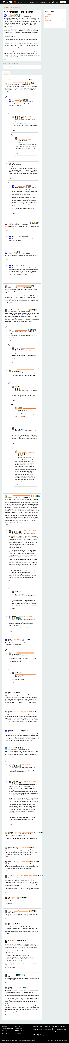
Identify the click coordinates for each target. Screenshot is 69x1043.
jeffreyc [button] (9, 692)
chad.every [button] (10, 223)
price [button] (8, 66)
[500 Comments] (26, 140)
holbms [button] (9, 974)
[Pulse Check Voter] (33, 310)
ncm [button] (27, 66)
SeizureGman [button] (18, 591)
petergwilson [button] (10, 309)
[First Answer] (24, 975)
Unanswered (55, 20)
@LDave (7, 226)
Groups (47, 22)
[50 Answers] (34, 223)
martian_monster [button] (21, 137)
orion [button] (12, 66)
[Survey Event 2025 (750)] (24, 140)
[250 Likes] (34, 330)
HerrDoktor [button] (10, 83)
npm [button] (24, 66)
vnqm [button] (15, 66)
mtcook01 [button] (10, 987)
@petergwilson (27, 459)
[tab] (6, 73)
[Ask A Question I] (25, 987)
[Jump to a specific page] (39, 79)
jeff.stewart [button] (17, 386)
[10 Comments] (16, 15)
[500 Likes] (20, 164)
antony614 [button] (10, 639)
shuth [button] (13, 163)
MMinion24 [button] (10, 832)
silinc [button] (9, 923)
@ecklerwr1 (27, 396)
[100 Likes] (17, 389)
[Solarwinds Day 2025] (22, 140)
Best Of (47, 25)
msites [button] (9, 747)
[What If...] (19, 15)
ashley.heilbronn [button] (11, 286)
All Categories (48, 14)
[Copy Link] (30, 16)
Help (46, 24)
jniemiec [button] (10, 711)
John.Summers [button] (26, 16)
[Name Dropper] (25, 83)
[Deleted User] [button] (11, 252)
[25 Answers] (33, 83)
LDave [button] (8, 14)
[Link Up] (29, 639)
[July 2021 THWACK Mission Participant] (22, 747)
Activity (47, 18)
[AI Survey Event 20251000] (37, 310)
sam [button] (5, 66)
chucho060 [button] (10, 730)
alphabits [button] (10, 940)
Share (5, 59)
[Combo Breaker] (27, 83)
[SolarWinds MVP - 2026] (29, 83)
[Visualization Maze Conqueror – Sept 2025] (18, 532)
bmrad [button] (13, 329)
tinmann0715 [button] (15, 616)
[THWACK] (9, 2)
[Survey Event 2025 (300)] (20, 371)
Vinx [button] (9, 897)
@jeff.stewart (21, 416)
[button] (5, 15)
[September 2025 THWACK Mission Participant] (27, 730)
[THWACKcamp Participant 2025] (31, 83)
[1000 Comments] (18, 164)
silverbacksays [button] (15, 530)
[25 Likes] (18, 15)
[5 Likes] (42, 832)
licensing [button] (19, 66)
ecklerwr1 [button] (14, 370)
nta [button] (30, 66)
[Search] (52, 2)
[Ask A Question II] (19, 389)
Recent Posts (48, 16)
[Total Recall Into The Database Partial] (25, 897)
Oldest (9, 79)
